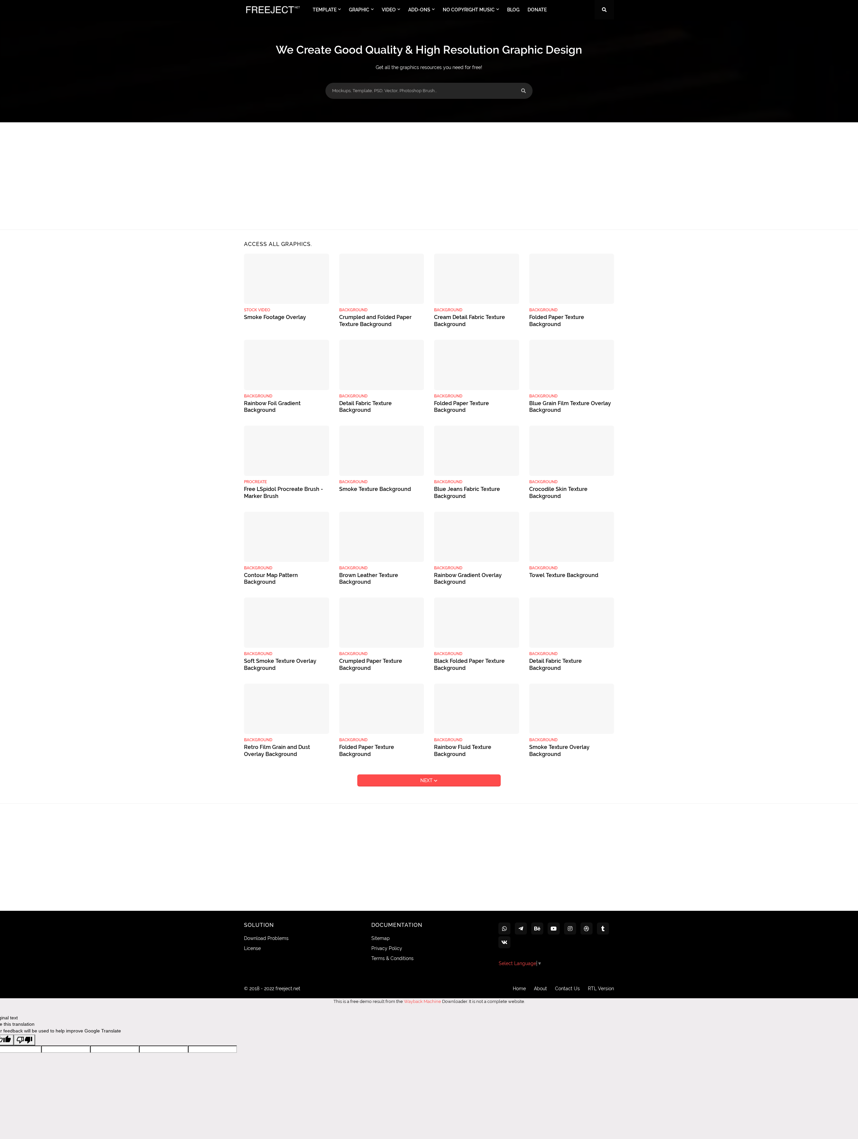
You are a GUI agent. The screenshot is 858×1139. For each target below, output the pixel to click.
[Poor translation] (24, 1040)
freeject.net (287, 988)
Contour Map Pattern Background (271, 578)
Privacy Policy (386, 948)
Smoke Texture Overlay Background (559, 750)
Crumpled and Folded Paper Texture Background (375, 320)
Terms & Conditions (392, 958)
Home (519, 988)
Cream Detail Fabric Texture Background (469, 320)
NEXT (427, 780)
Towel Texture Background (563, 575)
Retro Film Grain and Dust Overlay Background (277, 750)
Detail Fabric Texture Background (365, 407)
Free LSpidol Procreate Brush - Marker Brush (283, 492)
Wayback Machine (422, 1001)
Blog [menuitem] (513, 9)
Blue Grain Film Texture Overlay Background (570, 407)
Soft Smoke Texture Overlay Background (280, 664)
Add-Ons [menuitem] (419, 9)
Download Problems (266, 938)
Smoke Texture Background (375, 489)
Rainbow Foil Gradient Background (272, 407)
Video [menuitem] (389, 9)
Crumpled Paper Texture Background (370, 664)
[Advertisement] (429, 176)
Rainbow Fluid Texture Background (462, 750)
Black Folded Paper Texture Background (469, 664)
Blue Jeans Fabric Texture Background (467, 492)
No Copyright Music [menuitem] (469, 9)
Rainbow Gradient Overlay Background (468, 578)
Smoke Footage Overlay (275, 317)
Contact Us (567, 988)
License (252, 948)
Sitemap (380, 938)
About (540, 988)
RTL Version (601, 988)
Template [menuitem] (324, 9)
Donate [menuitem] (537, 9)
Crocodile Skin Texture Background (558, 492)
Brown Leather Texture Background (368, 578)
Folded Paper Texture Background (556, 320)
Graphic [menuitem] (359, 9)
